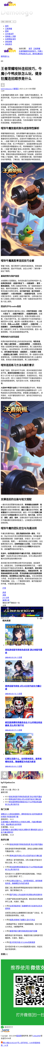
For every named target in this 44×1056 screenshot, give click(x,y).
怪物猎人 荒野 (10, 36)
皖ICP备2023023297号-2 (12, 1043)
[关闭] (1, 958)
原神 (7, 31)
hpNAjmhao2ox (10, 89)
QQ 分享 (5, 598)
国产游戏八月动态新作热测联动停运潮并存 (26, 895)
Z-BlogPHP (37, 1036)
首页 (7, 26)
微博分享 (5, 600)
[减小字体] (1, 62)
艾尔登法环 (9, 34)
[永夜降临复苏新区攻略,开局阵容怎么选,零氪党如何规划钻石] (2, 770)
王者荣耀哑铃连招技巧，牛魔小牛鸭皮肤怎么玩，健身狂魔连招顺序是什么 (22, 53)
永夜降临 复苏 (10, 39)
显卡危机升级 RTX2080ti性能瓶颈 (22, 942)
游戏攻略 (8, 42)
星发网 (18, 1036)
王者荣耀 (8, 29)
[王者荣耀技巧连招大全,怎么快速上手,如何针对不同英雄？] (3, 770)
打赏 (4, 588)
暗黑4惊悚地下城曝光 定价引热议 (22, 920)
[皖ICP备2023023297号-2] (22, 1051)
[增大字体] (3, 62)
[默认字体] (2, 62)
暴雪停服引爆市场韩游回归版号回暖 (23, 931)
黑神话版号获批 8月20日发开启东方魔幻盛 (25, 799)
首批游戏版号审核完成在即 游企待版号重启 (25, 797)
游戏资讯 (8, 44)
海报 (4, 595)
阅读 (4, 592)
